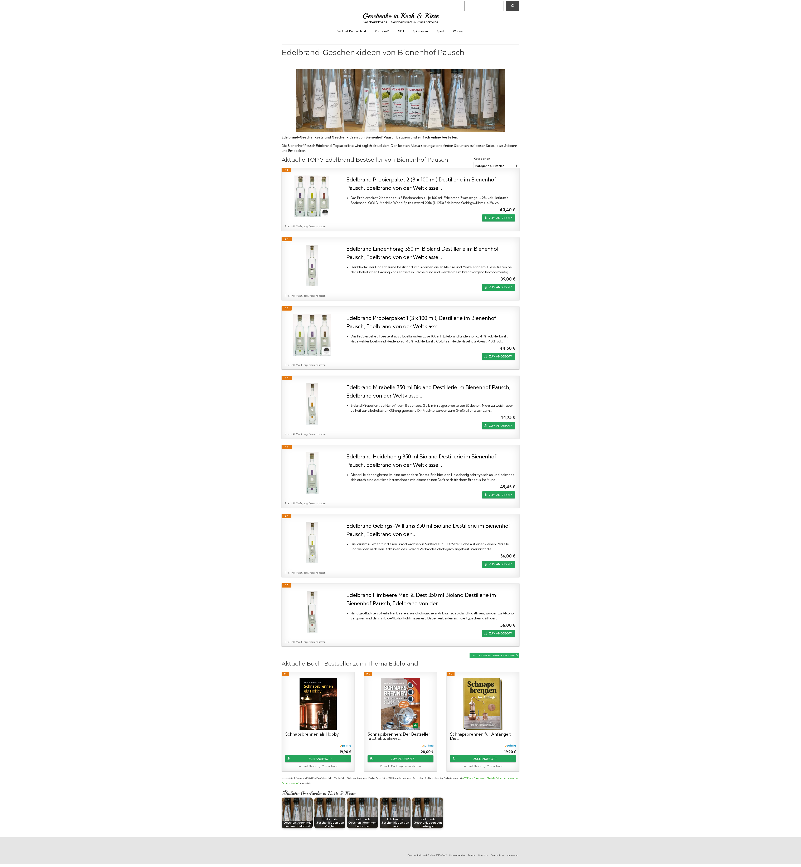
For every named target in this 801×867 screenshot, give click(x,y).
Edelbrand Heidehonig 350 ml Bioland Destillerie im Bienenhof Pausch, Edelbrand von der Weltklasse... (421, 460)
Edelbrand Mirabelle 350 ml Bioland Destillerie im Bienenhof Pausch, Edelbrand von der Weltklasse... (428, 391)
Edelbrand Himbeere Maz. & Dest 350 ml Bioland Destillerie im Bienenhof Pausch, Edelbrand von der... (421, 599)
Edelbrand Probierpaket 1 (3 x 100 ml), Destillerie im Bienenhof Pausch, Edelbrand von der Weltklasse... (421, 322)
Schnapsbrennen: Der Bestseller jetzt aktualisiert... (399, 736)
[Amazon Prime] (345, 745)
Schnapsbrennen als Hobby (312, 734)
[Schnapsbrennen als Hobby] (318, 704)
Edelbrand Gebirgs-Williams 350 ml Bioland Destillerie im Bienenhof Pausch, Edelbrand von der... (428, 529)
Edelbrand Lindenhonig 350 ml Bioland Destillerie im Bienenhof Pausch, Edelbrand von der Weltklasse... (422, 252)
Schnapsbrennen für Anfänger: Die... (480, 736)
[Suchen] (512, 6)
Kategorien (482, 158)
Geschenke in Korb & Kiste (401, 15)
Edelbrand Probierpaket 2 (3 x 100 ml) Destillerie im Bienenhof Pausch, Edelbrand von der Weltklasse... (421, 183)
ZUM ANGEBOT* (500, 218)
